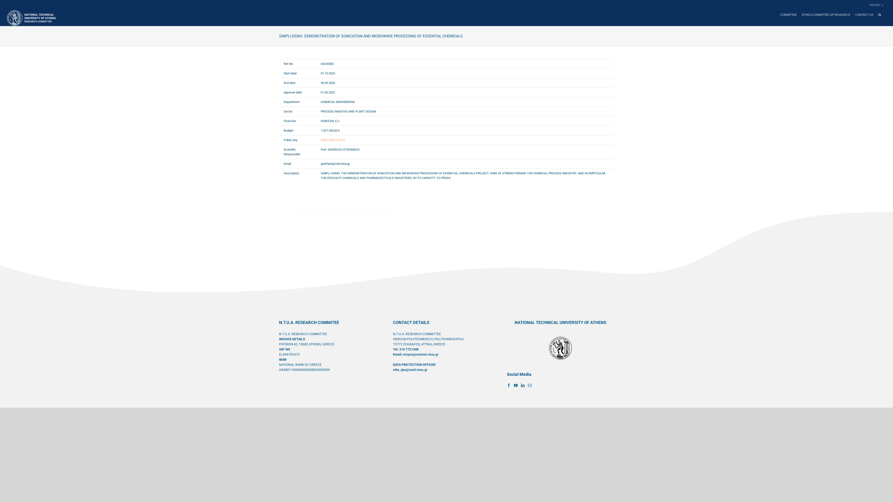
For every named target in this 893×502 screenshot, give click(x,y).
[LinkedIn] (523, 385)
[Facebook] (509, 385)
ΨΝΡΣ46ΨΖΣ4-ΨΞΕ (333, 140)
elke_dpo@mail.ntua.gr (410, 370)
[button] (879, 15)
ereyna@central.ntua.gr (420, 354)
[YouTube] (516, 385)
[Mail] (530, 385)
